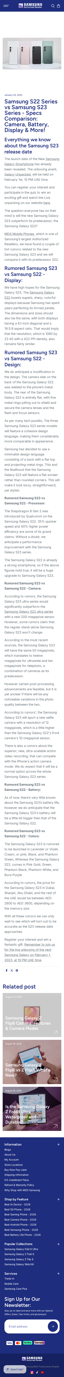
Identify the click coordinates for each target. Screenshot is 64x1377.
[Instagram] (32, 1372)
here (46, 203)
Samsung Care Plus (15, 1288)
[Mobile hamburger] (6, 6)
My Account (11, 1159)
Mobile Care (11, 1283)
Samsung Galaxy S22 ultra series (28, 611)
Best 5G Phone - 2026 (17, 1209)
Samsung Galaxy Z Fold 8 (19, 1254)
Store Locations (13, 1164)
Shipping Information (16, 1174)
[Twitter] (12, 970)
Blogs (7, 1149)
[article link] (56, 1032)
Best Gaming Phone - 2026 (20, 1214)
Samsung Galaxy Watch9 (19, 1264)
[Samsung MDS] (30, 6)
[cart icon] (58, 6)
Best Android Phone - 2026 (20, 1224)
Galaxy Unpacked (17, 174)
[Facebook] (6, 970)
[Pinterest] (17, 970)
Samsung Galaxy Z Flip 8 (18, 1259)
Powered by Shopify (49, 1366)
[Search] (53, 6)
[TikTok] (37, 1372)
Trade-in (9, 1278)
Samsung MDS (30, 1366)
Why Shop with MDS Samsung (22, 1190)
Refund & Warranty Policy (19, 1184)
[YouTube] (42, 1372)
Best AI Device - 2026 (17, 1204)
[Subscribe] (53, 1326)
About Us (9, 1154)
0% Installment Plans (16, 1179)
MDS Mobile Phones (19, 234)
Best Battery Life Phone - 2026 (22, 1234)
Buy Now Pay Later (15, 1169)
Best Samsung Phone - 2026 (21, 1229)
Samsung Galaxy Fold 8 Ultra (21, 1249)
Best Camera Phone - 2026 (20, 1219)
